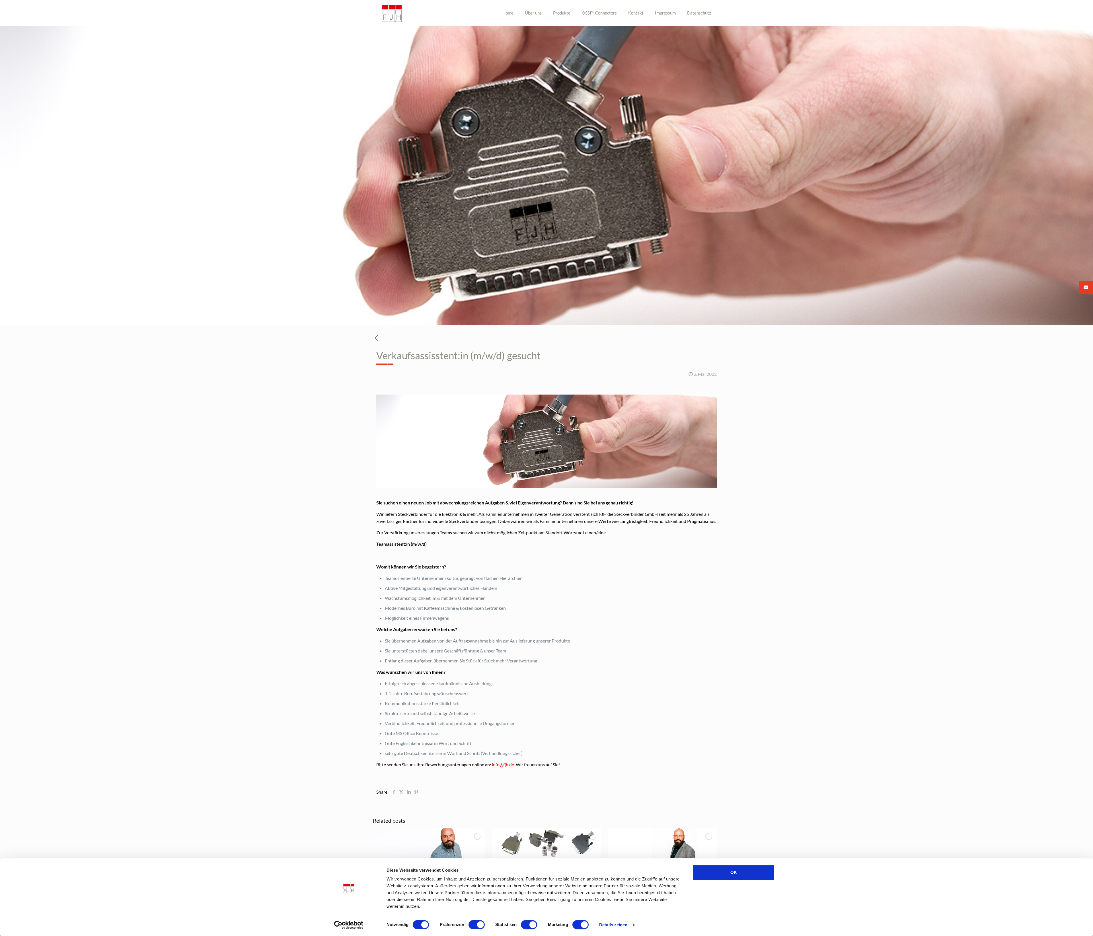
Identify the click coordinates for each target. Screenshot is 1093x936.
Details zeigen (613, 924)
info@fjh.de (503, 764)
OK (733, 872)
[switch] (477, 924)
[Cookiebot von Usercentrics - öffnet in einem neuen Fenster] (349, 925)
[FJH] (392, 13)
